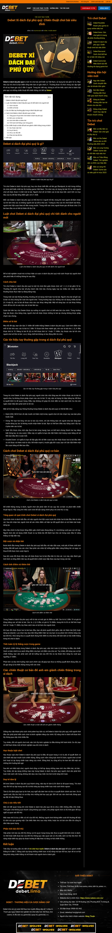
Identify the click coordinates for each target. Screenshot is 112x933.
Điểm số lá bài (13, 108)
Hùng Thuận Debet (50, 30)
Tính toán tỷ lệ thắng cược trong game (21, 123)
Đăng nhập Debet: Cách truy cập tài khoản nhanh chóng (97, 112)
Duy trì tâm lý (13, 130)
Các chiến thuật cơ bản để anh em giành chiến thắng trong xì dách (28, 125)
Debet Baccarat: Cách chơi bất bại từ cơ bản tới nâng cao (97, 54)
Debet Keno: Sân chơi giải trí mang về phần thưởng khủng (97, 35)
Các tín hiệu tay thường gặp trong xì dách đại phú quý (24, 110)
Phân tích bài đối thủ (15, 135)
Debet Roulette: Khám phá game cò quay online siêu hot (97, 26)
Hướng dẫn (54, 8)
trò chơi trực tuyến (36, 849)
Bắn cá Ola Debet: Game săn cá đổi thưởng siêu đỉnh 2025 (97, 141)
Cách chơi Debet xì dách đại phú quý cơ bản (20, 113)
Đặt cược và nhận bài (15, 118)
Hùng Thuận (90, 916)
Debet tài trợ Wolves (72, 1)
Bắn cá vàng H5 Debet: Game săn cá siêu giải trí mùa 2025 (97, 169)
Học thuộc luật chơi (15, 128)
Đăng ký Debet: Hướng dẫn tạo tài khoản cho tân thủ (97, 102)
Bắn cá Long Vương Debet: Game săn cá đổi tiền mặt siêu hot (98, 151)
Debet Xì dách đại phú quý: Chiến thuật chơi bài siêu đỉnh (97, 45)
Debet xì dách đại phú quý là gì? (16, 100)
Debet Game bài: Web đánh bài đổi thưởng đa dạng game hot (97, 64)
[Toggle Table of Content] (48, 97)
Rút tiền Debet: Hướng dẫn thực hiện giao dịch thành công (97, 93)
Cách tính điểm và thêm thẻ (17, 120)
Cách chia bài (13, 105)
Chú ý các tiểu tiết (14, 133)
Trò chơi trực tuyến (40, 8)
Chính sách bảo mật (97, 1)
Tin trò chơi (64, 8)
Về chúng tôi (85, 1)
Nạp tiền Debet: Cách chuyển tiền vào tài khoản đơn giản (97, 83)
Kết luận (9, 138)
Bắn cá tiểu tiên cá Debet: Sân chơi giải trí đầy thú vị (98, 132)
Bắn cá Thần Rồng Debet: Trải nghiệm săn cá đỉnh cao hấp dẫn (97, 160)
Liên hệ (108, 1)
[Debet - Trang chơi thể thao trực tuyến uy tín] (13, 8)
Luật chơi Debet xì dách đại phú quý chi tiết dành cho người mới (27, 103)
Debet (29, 8)
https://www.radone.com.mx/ (91, 898)
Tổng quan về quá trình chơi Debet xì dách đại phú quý (26, 115)
